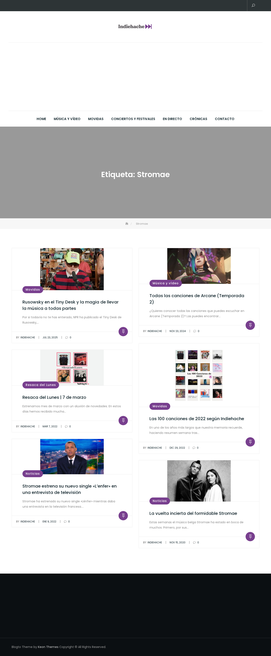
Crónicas (198, 119)
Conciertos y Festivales (133, 119)
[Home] (127, 224)
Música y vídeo (67, 119)
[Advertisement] (137, 79)
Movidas (96, 119)
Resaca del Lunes (41, 385)
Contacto (224, 119)
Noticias (33, 474)
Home (41, 119)
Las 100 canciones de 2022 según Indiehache (196, 419)
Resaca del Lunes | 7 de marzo (54, 397)
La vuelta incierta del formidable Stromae (193, 513)
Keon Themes (48, 647)
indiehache (25, 337)
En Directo (172, 119)
